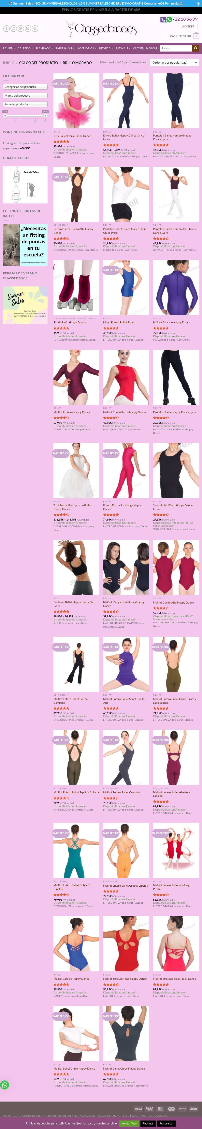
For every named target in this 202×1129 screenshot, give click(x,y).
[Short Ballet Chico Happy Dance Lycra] (176, 470)
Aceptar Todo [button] (129, 1123)
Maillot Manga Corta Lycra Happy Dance (123, 603)
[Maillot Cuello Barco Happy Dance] (126, 377)
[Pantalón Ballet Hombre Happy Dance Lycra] (176, 100)
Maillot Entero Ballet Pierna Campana (70, 700)
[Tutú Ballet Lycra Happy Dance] (76, 100)
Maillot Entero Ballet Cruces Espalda (125, 885)
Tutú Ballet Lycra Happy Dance (72, 135)
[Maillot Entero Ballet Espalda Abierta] (76, 757)
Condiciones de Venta (29, 1115)
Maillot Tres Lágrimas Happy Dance (125, 978)
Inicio (8, 62)
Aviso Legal (130, 1115)
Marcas (151, 48)
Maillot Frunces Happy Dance (71, 412)
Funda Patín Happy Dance (69, 322)
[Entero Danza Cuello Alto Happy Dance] (76, 194)
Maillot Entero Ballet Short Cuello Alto (124, 700)
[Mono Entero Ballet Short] (126, 287)
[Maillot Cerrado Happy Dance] (176, 287)
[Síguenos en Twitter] (21, 28)
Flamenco (43, 48)
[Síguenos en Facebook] (6, 28)
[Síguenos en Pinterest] (35, 28)
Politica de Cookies (154, 1115)
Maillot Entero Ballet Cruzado (121, 792)
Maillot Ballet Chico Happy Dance (74, 1068)
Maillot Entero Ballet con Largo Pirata (172, 887)
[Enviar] (195, 48)
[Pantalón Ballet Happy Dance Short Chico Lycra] (126, 194)
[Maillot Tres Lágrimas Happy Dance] (126, 943)
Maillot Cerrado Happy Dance (171, 322)
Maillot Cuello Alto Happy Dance (173, 602)
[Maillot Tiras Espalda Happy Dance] (176, 943)
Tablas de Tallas (109, 1115)
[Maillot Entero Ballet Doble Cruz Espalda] (76, 850)
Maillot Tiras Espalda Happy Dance (174, 978)
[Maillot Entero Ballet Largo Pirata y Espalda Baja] (176, 664)
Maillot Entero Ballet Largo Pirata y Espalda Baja (174, 700)
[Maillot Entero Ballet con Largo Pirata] (176, 850)
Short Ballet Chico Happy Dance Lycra (173, 507)
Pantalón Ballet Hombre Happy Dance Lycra (172, 137)
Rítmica (104, 48)
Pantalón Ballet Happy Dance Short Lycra (75, 603)
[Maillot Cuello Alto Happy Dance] (176, 567)
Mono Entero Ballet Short (118, 322)
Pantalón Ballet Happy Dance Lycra (174, 412)
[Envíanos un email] (28, 28)
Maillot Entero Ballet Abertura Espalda (171, 794)
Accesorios (85, 48)
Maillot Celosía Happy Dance (71, 978)
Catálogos (87, 1115)
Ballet (7, 48)
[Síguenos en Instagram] (13, 28)
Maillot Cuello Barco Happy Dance (124, 412)
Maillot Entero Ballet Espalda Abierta (76, 792)
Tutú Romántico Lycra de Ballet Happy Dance (72, 507)
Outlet (138, 48)
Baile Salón (64, 48)
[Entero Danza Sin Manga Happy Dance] (126, 470)
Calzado (24, 48)
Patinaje (122, 48)
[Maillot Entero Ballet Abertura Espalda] (176, 757)
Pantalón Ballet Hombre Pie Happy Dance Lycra (174, 230)
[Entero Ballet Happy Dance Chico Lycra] (126, 100)
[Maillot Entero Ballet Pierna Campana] (76, 664)
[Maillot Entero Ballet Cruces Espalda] (126, 850)
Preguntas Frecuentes (62, 1115)
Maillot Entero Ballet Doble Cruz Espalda (73, 887)
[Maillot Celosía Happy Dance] (76, 943)
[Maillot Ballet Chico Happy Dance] (76, 1033)
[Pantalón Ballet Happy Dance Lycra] (176, 377)
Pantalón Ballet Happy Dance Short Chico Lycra (124, 230)
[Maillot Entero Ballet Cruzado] (126, 757)
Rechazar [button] (148, 1123)
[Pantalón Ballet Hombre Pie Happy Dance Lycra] (176, 194)
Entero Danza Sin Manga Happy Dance (122, 507)
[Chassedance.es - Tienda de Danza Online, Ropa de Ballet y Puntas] (101, 28)
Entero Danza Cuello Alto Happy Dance (73, 230)
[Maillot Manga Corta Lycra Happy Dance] (126, 567)
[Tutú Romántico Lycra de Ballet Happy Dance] (76, 470)
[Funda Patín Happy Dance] (76, 287)
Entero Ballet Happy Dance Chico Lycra (123, 137)
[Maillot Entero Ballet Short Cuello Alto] (126, 664)
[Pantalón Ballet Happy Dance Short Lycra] (76, 567)
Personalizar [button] (167, 1123)
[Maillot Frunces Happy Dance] (76, 377)
